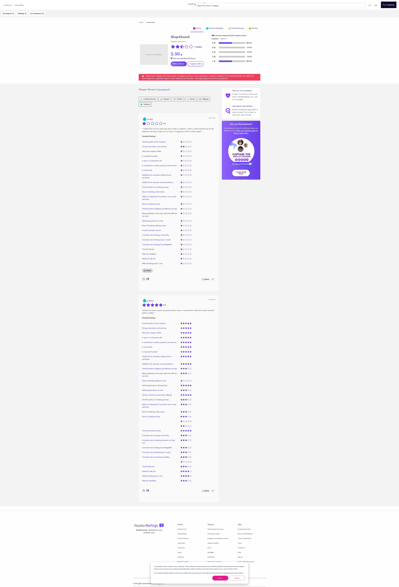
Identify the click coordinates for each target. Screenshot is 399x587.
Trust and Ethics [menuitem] (19, 5)
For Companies (388, 5)
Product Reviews (183, 538)
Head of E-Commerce (214, 561)
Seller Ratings (182, 534)
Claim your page (241, 173)
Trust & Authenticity (244, 538)
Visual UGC (181, 548)
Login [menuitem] (376, 5)
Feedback (181, 557)
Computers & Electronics (178, 41)
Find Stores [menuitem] (7, 5)
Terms (240, 543)
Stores (141, 22)
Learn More (203, 78)
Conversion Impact (214, 534)
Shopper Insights (213, 543)
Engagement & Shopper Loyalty (218, 538)
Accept (220, 578)
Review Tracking (183, 561)
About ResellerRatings (245, 534)
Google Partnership (244, 529)
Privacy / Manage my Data (246, 561)
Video (179, 552)
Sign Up (240, 557)
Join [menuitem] (370, 5)
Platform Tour (182, 529)
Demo (209, 548)
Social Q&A (181, 543)
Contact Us (241, 548)
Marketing (211, 557)
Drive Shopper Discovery (216, 529)
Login (239, 552)
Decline (237, 578)
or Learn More (242, 133)
